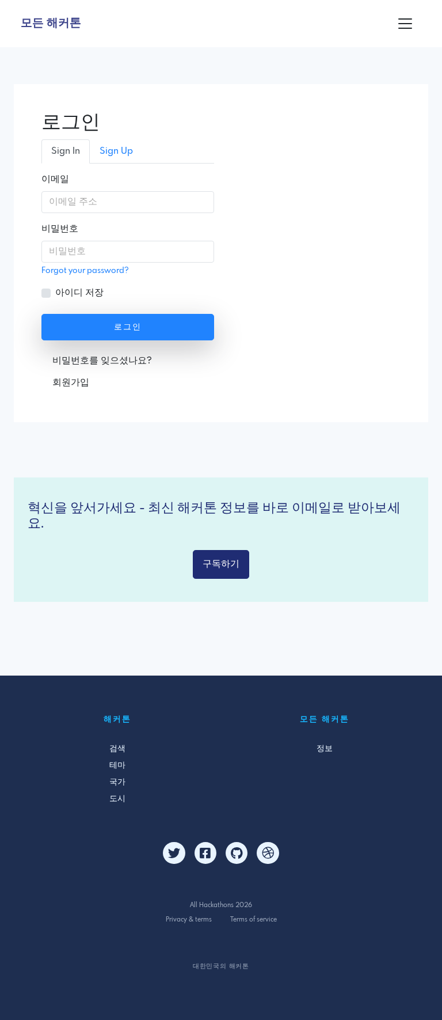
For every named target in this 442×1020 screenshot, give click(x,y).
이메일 (55, 179)
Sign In (65, 151)
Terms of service (253, 919)
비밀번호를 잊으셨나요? (102, 361)
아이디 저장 (79, 293)
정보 (325, 749)
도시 (117, 799)
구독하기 (221, 564)
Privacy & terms (189, 919)
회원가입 (70, 383)
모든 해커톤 (51, 23)
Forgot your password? (85, 271)
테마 (117, 765)
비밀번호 (59, 229)
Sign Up (116, 151)
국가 (117, 782)
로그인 (128, 327)
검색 (117, 749)
